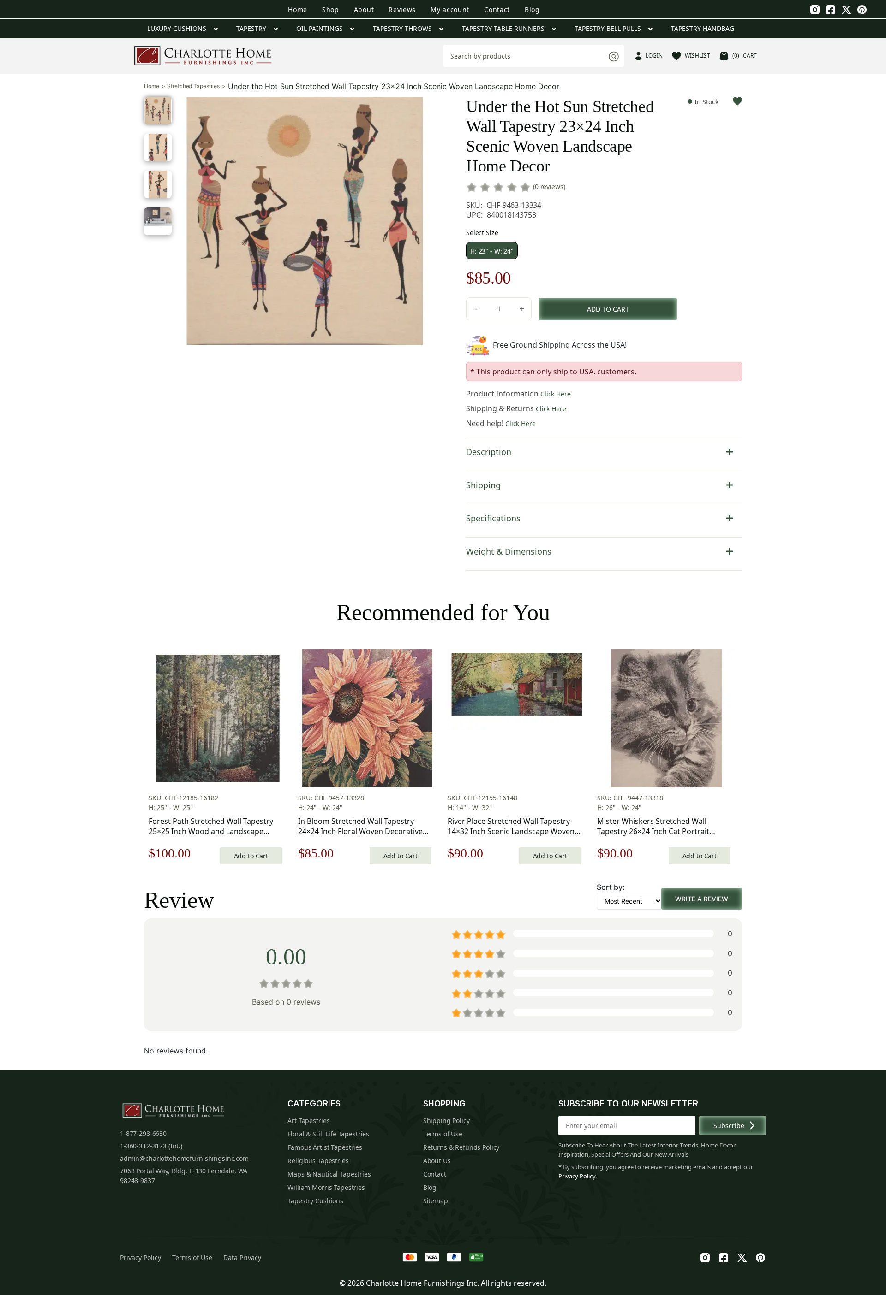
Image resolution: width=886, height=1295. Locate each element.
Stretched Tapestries (193, 86)
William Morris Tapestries (326, 1187)
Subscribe (728, 1125)
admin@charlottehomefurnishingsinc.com (184, 1158)
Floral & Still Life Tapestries (328, 1133)
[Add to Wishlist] (737, 101)
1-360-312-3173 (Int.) (151, 1145)
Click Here (555, 394)
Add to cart (608, 309)
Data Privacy (242, 1257)
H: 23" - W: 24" (492, 251)
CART (744, 55)
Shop (330, 9)
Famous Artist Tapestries (324, 1147)
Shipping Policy (446, 1120)
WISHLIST (697, 55)
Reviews (402, 9)
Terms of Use (442, 1133)
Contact (497, 9)
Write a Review (701, 899)
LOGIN (654, 55)
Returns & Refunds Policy (461, 1147)
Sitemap (435, 1200)
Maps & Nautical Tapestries (329, 1174)
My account (450, 9)
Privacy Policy (576, 1176)
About (364, 9)
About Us (437, 1160)
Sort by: (611, 887)
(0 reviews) (549, 186)
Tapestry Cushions (315, 1200)
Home (297, 9)
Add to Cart (251, 856)
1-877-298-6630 (143, 1133)
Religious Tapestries (317, 1160)
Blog (532, 9)
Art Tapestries (308, 1120)
